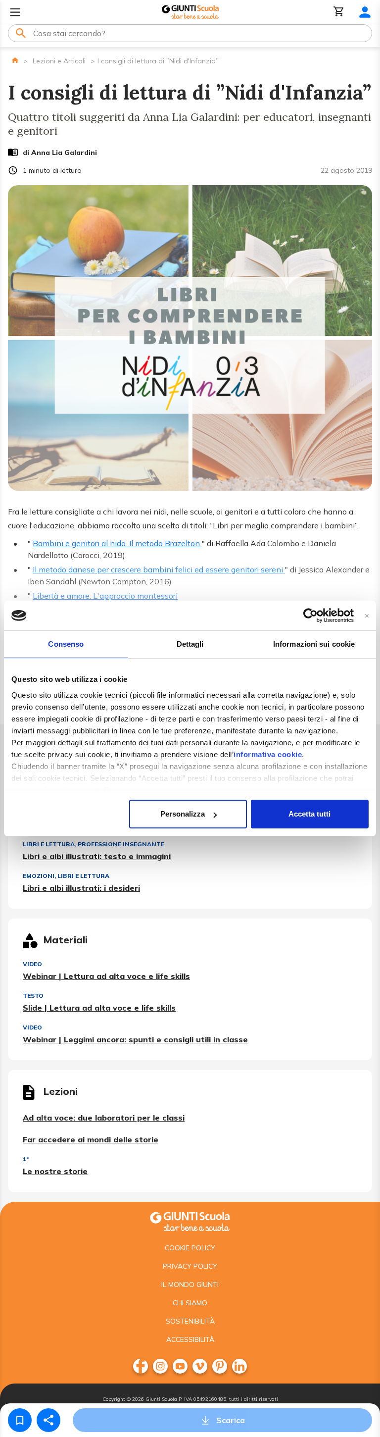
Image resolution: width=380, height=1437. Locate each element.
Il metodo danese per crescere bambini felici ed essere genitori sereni (159, 569)
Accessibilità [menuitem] (190, 1339)
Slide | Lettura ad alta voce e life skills (99, 1008)
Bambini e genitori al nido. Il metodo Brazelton (117, 543)
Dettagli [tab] (190, 644)
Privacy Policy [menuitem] (190, 1266)
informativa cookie (268, 754)
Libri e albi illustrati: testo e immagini (97, 856)
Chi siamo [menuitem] (190, 1302)
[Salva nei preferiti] (20, 1420)
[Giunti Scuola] (190, 12)
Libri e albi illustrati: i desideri (81, 888)
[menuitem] (140, 1366)
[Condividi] (48, 1420)
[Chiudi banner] (367, 615)
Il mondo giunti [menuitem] (190, 1284)
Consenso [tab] (66, 644)
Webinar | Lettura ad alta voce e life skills (106, 976)
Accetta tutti (309, 814)
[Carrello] (339, 12)
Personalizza (182, 814)
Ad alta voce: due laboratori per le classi (104, 1118)
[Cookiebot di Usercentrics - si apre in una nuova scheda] (310, 615)
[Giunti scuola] (190, 1220)
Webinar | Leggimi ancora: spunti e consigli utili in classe (135, 1039)
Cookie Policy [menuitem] (190, 1247)
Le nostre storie (55, 1171)
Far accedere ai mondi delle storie (90, 1139)
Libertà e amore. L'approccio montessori (105, 596)
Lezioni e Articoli (59, 60)
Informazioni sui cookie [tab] (314, 644)
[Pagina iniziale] (15, 60)
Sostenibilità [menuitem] (190, 1321)
